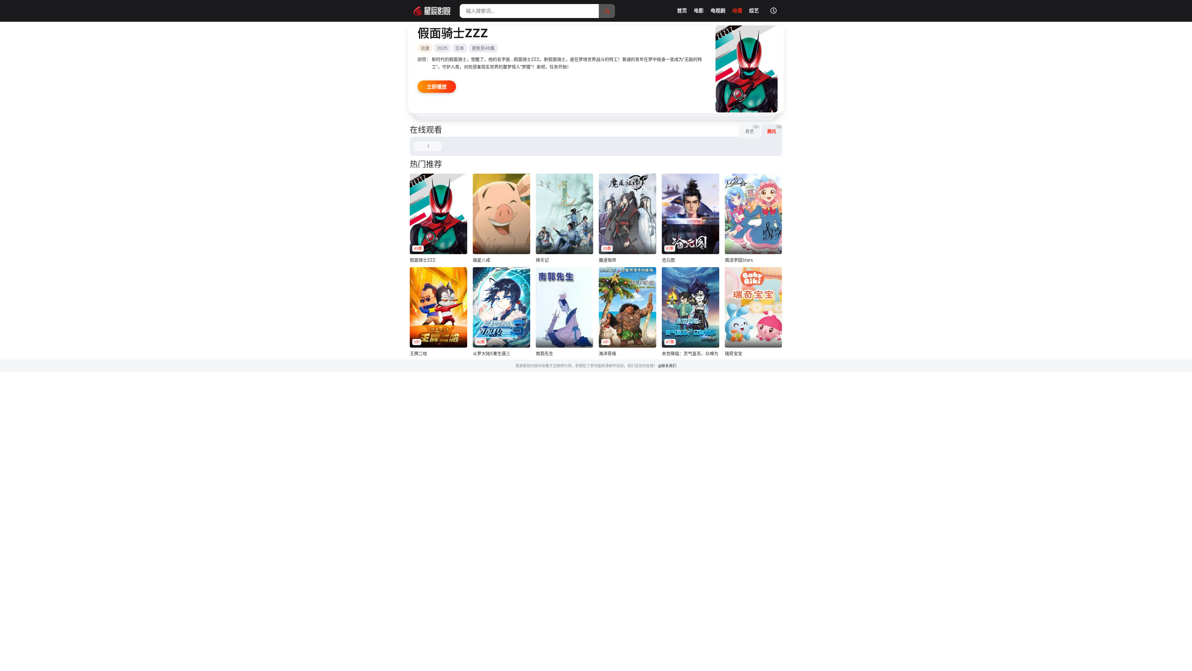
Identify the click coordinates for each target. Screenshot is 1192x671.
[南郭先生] (564, 307)
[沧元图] (690, 214)
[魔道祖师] (627, 214)
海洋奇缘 (607, 353)
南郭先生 (544, 353)
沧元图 (668, 259)
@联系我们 (667, 365)
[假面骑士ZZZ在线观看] (747, 68)
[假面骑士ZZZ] (438, 214)
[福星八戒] (501, 214)
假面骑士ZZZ (423, 259)
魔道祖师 (607, 259)
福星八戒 (481, 259)
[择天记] (564, 214)
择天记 (542, 259)
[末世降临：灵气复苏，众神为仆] (690, 307)
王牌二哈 (418, 353)
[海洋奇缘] (627, 307)
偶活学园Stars (739, 259)
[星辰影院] (430, 11)
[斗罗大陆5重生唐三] (501, 307)
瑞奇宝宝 (733, 353)
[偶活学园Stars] (753, 214)
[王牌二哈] (438, 307)
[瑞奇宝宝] (753, 307)
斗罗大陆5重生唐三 (491, 353)
